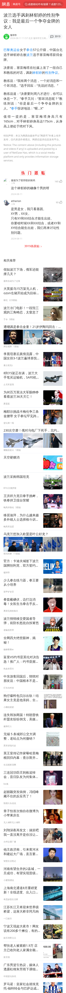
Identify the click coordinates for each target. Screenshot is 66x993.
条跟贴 (32, 246)
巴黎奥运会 (12, 50)
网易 (6, 4)
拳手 (14, 108)
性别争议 (51, 72)
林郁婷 (37, 72)
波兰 (29, 55)
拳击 (29, 50)
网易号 (17, 4)
